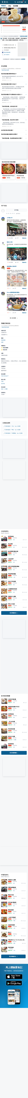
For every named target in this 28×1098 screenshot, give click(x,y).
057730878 (6, 54)
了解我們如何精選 (23, 36)
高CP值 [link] (3, 383)
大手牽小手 (9, 217)
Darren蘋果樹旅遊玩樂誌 (13, 292)
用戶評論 (4, 206)
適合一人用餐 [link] (4, 389)
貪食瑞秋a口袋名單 (11, 266)
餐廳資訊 (3, 5)
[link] (14, 539)
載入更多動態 (13, 318)
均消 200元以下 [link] (5, 376)
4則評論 (24, 31)
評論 (9, 6)
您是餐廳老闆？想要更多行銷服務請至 (14, 59)
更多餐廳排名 (13, 613)
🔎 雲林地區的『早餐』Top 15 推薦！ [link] (12, 429)
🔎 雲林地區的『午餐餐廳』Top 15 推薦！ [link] (13, 433)
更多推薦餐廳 (13, 752)
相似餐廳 (15, 6)
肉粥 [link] (2, 342)
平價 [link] (2, 381)
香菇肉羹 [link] (3, 340)
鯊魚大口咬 (9, 242)
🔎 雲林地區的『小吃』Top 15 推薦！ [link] (12, 426)
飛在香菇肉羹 (7, 52)
